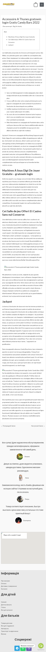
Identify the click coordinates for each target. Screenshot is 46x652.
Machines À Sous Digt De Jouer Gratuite (21, 37)
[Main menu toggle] (42, 5)
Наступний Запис (38, 426)
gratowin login (35, 141)
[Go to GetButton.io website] (40, 650)
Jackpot (10, 45)
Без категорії (7, 26)
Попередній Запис (8, 426)
